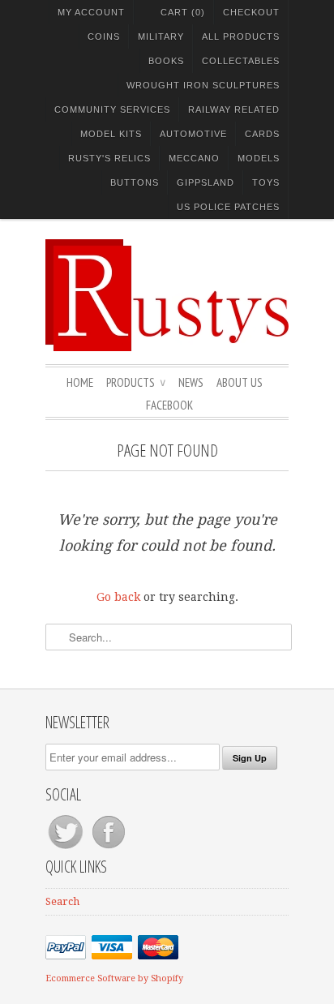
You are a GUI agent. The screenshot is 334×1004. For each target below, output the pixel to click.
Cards (262, 134)
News (190, 382)
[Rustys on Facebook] (108, 849)
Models (259, 158)
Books (166, 61)
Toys (266, 182)
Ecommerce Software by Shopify (114, 978)
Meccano (194, 158)
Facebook (169, 405)
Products (135, 382)
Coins (104, 36)
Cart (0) (183, 12)
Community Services (112, 109)
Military (161, 36)
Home (79, 382)
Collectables (241, 61)
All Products (241, 36)
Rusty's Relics (109, 158)
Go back (118, 596)
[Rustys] (167, 297)
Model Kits (111, 134)
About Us (239, 382)
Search (62, 901)
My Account (91, 12)
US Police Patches (228, 207)
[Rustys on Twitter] (66, 849)
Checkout (251, 12)
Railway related (234, 109)
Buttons (134, 182)
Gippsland (205, 182)
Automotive (193, 134)
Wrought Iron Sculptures (203, 85)
